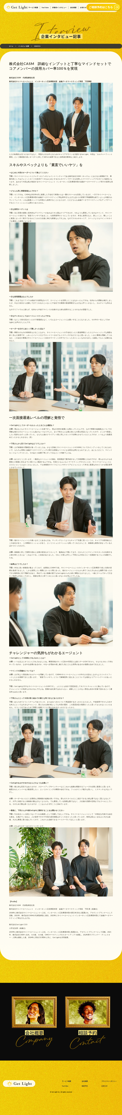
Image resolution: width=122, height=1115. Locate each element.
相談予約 (85, 1086)
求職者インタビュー (59, 7)
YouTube (65, 1086)
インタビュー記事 (23, 46)
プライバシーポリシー (109, 1081)
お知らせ (104, 1086)
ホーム (11, 46)
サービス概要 (66, 1081)
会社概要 (85, 1081)
